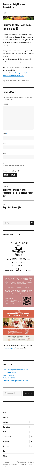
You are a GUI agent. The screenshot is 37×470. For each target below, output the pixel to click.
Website (5, 153)
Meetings (5, 422)
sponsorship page (9, 348)
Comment (6, 104)
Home (4, 412)
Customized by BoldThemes (26, 462)
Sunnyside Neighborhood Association (14, 6)
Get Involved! (7, 436)
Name (5, 134)
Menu (5, 13)
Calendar (5, 417)
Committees (6, 427)
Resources (6, 446)
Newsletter (6, 441)
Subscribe (28, 393)
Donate (5, 432)
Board (4, 451)
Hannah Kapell (9, 81)
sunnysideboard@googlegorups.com (15, 381)
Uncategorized (25, 81)
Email (5, 143)
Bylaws (5, 456)
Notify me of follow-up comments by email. (13, 165)
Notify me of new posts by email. (11, 171)
